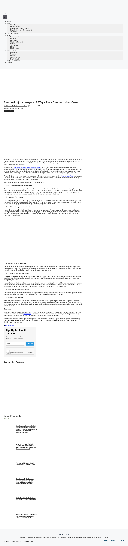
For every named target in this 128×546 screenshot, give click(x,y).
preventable (27, 314)
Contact (9, 62)
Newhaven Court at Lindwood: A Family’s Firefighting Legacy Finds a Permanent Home (26, 516)
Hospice (13, 54)
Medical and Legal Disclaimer (20, 28)
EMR (12, 47)
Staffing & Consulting (17, 42)
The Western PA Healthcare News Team (15, 106)
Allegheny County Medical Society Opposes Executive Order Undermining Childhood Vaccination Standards (26, 446)
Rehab (12, 43)
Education (13, 40)
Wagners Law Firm (67, 176)
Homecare (13, 52)
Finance (13, 38)
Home (9, 21)
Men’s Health (14, 59)
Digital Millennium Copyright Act (21, 30)
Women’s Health (15, 57)
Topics (9, 35)
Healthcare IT (14, 37)
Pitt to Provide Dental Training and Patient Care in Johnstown (26, 498)
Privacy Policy (15, 26)
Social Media (14, 49)
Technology (14, 45)
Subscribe (30, 343)
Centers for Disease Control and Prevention (26, 168)
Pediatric (13, 55)
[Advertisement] (64, 83)
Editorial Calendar (13, 33)
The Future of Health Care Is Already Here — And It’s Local (25, 463)
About (8, 23)
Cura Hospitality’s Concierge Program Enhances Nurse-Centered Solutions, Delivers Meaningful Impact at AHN (25, 481)
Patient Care (11, 50)
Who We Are (14, 25)
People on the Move (13, 60)
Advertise (13, 31)
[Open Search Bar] (4, 14)
